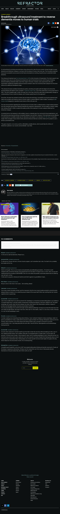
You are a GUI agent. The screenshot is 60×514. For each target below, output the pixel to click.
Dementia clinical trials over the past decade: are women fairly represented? (15, 163)
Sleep (32, 500)
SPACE (41, 8)
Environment (18, 482)
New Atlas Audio (46, 180)
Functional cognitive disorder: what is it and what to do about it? (13, 169)
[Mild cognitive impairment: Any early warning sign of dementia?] (51, 209)
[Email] (58, 23)
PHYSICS (37, 8)
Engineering (47, 482)
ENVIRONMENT (30, 8)
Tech (46, 483)
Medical (17, 488)
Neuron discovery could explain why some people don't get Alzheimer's (9, 218)
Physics (17, 490)
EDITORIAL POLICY (5, 487)
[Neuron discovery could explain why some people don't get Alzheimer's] (9, 209)
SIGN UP (49, 8)
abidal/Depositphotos (49, 65)
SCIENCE (17, 480)
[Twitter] (51, 23)
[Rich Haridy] (3, 192)
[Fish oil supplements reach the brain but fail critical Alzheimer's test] (30, 209)
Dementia (38, 180)
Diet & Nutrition (34, 497)
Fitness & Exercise (34, 498)
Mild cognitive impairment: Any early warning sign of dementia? (51, 217)
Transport (47, 487)
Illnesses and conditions (35, 482)
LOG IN (54, 8)
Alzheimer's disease (21, 180)
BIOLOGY (12, 8)
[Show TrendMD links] (58, 174)
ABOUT (2, 485)
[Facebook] (48, 23)
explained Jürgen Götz (30, 90)
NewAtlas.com (48, 480)
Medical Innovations (35, 485)
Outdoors (47, 485)
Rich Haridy (10, 190)
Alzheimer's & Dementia (5, 14)
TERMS (2, 490)
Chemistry (18, 485)
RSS (2, 495)
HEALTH (7, 8)
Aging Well (33, 495)
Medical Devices (34, 490)
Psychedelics (33, 492)
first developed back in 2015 (23, 78)
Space (17, 492)
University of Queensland (11, 145)
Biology (17, 483)
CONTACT (3, 493)
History (17, 487)
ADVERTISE (3, 488)
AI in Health (33, 487)
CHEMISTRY (18, 8)
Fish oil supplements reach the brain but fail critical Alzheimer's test (29, 218)
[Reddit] (55, 23)
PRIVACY (3, 492)
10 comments (25, 185)
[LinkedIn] (53, 23)
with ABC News (47, 117)
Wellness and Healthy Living (36, 493)
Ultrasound (30, 180)
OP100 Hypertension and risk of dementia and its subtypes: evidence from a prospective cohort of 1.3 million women (23, 166)
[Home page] (30, 3)
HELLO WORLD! (4, 482)
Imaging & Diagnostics (35, 488)
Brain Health (33, 483)
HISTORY (24, 8)
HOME (2, 8)
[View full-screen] (57, 27)
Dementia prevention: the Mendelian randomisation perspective (13, 151)
